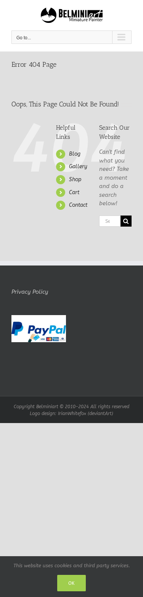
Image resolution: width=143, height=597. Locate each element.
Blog (74, 154)
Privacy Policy (29, 291)
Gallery (78, 166)
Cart (74, 192)
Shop (75, 179)
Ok (71, 583)
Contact (78, 205)
